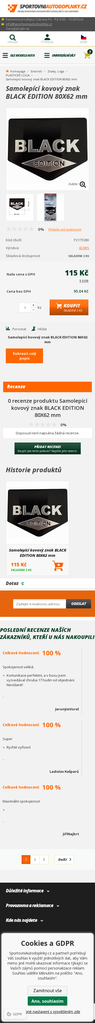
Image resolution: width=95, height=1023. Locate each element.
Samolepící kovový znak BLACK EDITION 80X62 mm (37, 552)
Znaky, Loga (56, 71)
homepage (18, 70)
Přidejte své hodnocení (64, 229)
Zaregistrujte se (17, 28)
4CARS (84, 247)
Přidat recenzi (48, 448)
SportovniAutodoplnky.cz (47, 8)
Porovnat (19, 329)
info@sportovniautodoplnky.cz (29, 24)
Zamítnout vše (47, 991)
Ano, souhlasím (47, 1001)
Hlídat (42, 329)
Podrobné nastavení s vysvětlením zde (47, 1011)
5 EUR (83, 281)
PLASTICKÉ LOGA (18, 75)
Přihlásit (47, 42)
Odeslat (78, 603)
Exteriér (36, 71)
